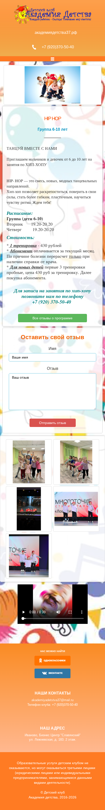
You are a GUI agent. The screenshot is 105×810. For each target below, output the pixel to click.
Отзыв (52, 368)
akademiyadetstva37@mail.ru (53, 700)
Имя (52, 349)
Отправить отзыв (52, 423)
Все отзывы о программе (52, 318)
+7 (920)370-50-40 (58, 47)
